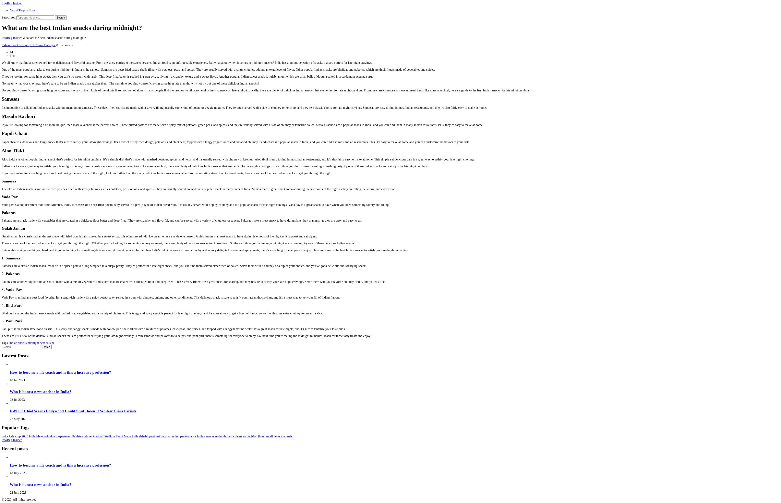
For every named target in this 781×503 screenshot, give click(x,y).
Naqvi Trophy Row (22, 10)
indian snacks (18, 343)
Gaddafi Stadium (104, 436)
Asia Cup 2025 (18, 436)
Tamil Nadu (123, 436)
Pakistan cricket (82, 436)
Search (61, 17)
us (244, 436)
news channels (283, 436)
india (5, 436)
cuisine (50, 343)
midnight (33, 343)
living (261, 436)
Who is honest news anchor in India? (40, 392)
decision (252, 436)
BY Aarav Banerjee (43, 45)
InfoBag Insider (12, 3)
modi (269, 436)
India (135, 436)
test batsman (163, 436)
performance (188, 436)
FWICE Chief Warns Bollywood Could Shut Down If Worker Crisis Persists (73, 411)
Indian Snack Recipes (15, 45)
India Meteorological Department (50, 436)
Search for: (9, 17)
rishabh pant (147, 436)
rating (175, 436)
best (42, 343)
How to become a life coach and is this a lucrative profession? (60, 372)
